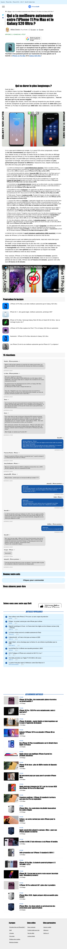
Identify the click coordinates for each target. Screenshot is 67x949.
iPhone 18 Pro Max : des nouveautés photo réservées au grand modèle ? (38, 700)
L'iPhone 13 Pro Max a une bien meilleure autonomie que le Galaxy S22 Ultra (33, 304)
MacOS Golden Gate (30, 2)
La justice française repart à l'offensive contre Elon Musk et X (26, 663)
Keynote (3, 2)
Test (24, 34)
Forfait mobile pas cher (33, 930)
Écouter (41, 29)
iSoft (10, 930)
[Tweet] (3, 15)
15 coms (33, 29)
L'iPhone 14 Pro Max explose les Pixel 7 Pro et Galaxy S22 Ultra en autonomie (34, 328)
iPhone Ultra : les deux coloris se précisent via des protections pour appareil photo (37, 907)
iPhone (9, 11)
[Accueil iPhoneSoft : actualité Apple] (5, 11)
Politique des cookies (14, 939)
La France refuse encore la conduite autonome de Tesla (25, 632)
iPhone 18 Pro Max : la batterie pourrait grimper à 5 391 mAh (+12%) (37, 863)
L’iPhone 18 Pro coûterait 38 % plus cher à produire (37, 885)
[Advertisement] (33, 70)
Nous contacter (31, 927)
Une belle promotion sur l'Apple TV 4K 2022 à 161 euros (25, 658)
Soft (35, 6)
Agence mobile (47, 927)
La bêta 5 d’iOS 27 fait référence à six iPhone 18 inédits (38, 842)
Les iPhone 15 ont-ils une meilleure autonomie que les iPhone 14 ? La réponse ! (34, 344)
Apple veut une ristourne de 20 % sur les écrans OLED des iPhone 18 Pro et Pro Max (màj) (38, 787)
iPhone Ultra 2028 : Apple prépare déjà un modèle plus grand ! (38, 896)
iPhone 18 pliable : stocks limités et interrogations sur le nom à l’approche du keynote (38, 722)
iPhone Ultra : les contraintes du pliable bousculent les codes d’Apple (37, 809)
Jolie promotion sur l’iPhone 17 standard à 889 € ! (36, 852)
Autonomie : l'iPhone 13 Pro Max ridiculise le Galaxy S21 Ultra (29, 336)
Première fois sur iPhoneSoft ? (17, 927)
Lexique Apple (31, 936)
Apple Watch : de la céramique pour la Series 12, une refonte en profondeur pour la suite (33, 642)
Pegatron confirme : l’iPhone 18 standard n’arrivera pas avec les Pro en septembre (37, 798)
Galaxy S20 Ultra (35, 56)
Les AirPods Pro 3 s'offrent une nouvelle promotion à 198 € (26, 648)
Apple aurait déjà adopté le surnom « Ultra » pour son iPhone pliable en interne (38, 831)
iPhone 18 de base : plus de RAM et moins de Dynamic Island (38, 765)
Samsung (17, 34)
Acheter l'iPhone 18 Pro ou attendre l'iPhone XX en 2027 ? (37, 733)
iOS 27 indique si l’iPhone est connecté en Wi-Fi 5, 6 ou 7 (25, 653)
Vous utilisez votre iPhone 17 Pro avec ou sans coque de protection (28, 616)
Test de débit (31, 933)
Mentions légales (13, 942)
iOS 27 (22, 2)
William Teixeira (15, 29)
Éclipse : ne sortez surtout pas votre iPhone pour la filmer (25, 621)
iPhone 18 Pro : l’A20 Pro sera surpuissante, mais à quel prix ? (37, 711)
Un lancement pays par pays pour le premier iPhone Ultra (37, 776)
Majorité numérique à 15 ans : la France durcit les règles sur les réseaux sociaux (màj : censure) (34, 627)
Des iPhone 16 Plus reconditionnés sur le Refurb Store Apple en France (38, 744)
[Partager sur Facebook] (3, 18)
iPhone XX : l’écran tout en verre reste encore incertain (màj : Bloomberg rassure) (38, 874)
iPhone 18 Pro (16, 2)
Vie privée (11, 936)
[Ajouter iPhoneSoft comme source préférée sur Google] (33, 38)
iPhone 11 (9, 34)
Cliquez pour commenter (33, 580)
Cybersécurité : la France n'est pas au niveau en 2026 (24, 637)
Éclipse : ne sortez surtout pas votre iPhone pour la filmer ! (37, 820)
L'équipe (11, 933)
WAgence (45, 930)
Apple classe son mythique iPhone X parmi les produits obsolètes (35, 754)
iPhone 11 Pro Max (18, 56)
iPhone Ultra (9, 2)
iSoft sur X (46, 933)
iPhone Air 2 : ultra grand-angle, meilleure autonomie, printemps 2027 (31, 312)
